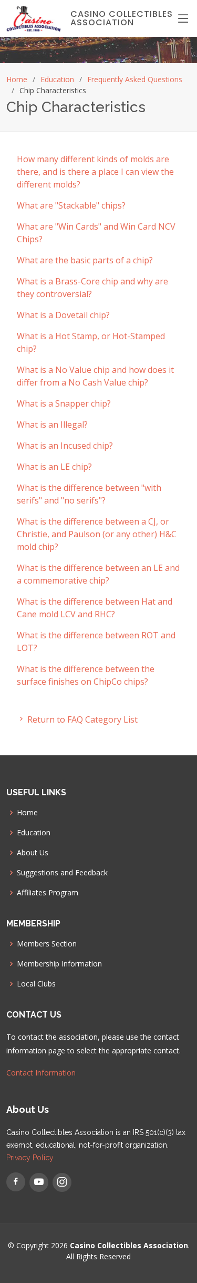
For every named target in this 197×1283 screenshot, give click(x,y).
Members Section (47, 944)
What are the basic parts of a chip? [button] (85, 260)
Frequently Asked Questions (134, 79)
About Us (32, 852)
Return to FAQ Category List (81, 719)
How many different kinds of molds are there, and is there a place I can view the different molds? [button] (95, 171)
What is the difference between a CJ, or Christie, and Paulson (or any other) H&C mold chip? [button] (97, 534)
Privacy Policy (30, 1157)
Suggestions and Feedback (62, 872)
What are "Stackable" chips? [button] (71, 205)
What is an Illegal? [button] (52, 424)
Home (16, 79)
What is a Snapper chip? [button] (64, 403)
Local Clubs (36, 984)
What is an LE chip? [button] (54, 466)
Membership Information (59, 964)
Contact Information (41, 1073)
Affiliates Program (47, 892)
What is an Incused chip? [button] (65, 445)
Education (57, 79)
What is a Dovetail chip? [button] (63, 315)
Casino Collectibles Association (121, 18)
